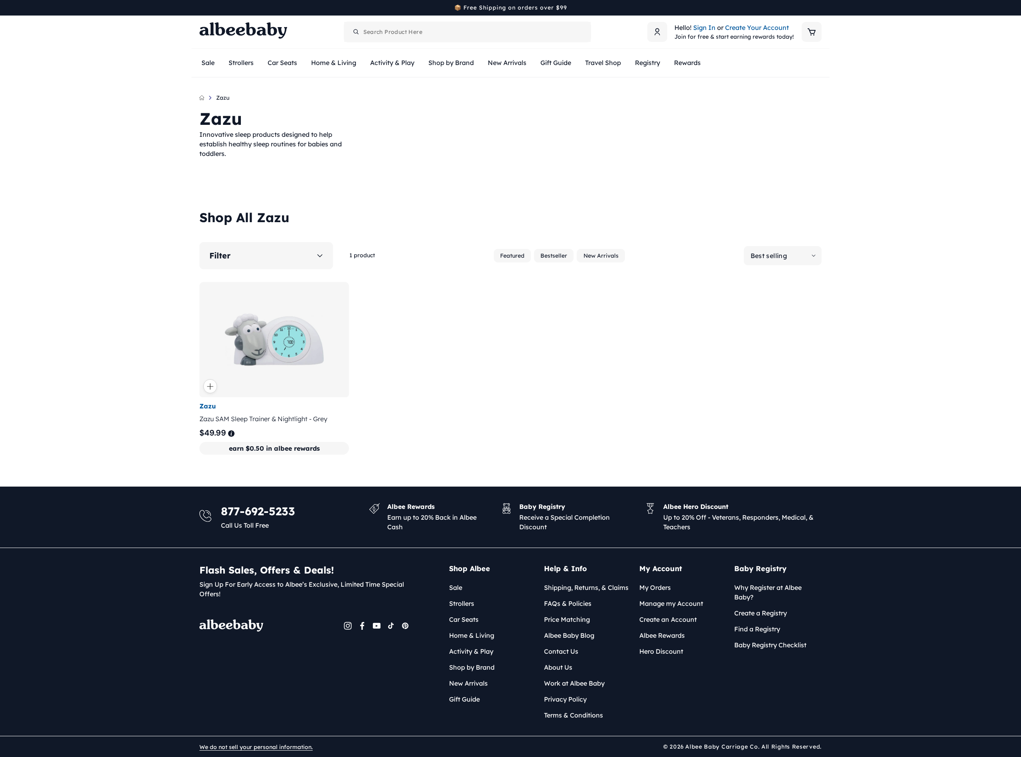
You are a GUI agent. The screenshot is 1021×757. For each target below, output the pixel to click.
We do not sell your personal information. (256, 747)
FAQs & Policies (567, 603)
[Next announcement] (819, 7)
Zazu (222, 97)
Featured (512, 255)
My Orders (655, 587)
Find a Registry (757, 629)
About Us (558, 667)
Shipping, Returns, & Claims (586, 587)
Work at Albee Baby (574, 683)
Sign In (704, 28)
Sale (455, 587)
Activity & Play (471, 651)
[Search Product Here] (356, 32)
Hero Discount (661, 651)
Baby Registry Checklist (770, 645)
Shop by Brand (472, 667)
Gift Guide (464, 699)
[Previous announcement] (202, 7)
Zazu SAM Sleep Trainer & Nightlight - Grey (263, 419)
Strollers (461, 603)
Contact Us (561, 651)
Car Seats (464, 619)
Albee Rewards (662, 635)
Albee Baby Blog (569, 635)
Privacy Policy (565, 699)
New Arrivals (601, 255)
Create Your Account (757, 28)
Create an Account (668, 619)
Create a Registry (760, 613)
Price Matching (567, 619)
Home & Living (471, 635)
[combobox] (467, 32)
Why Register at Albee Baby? (768, 592)
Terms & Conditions (573, 715)
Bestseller (553, 255)
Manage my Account (671, 603)
